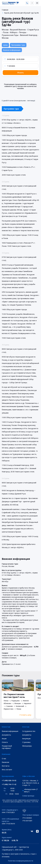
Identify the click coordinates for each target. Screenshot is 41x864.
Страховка (26, 742)
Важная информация (11, 50)
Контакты (5, 766)
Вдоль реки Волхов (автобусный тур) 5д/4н (21, 13)
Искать (20, 72)
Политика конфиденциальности (20, 861)
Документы (6, 735)
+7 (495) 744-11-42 (9, 784)
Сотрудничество (28, 731)
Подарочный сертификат (7, 747)
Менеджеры (27, 746)
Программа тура (18, 45)
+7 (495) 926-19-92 (9, 780)
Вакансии (5, 762)
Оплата (5, 742)
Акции (4, 738)
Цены (5, 45)
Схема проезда (28, 796)
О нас (4, 758)
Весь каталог (7, 769)
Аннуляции (26, 738)
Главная (5, 10)
